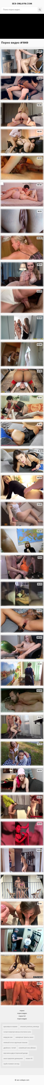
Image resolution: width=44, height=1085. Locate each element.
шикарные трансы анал (24, 1037)
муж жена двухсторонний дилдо (16, 1053)
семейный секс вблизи (27, 1047)
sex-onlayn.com (22, 4)
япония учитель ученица (29, 1026)
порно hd (22, 1016)
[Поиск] (40, 9)
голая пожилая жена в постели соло (17, 1032)
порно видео (22, 1013)
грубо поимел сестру (11, 1063)
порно (22, 1010)
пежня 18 (29, 1058)
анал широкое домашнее (13, 1058)
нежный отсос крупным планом (15, 1042)
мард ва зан (8, 1037)
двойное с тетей (10, 1047)
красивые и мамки (10, 1026)
